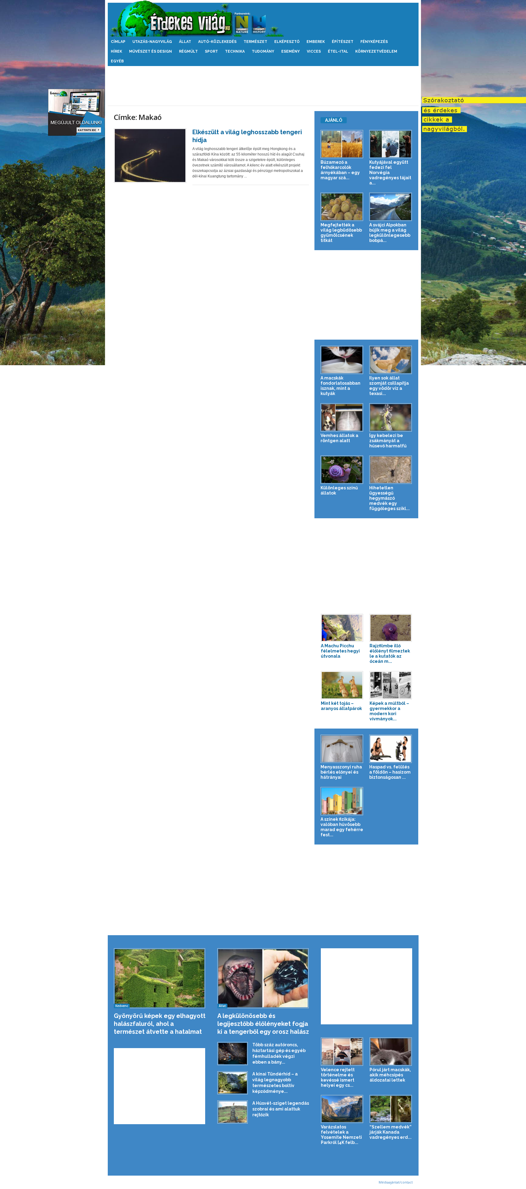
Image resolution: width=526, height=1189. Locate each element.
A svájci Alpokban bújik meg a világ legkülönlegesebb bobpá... (389, 232)
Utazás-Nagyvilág (152, 42)
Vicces (314, 51)
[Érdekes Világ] (263, 18)
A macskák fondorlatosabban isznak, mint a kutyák (340, 386)
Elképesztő (287, 42)
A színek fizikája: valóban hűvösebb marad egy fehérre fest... (342, 827)
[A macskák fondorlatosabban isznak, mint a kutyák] (342, 360)
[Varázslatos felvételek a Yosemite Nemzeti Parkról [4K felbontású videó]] (342, 1109)
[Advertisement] (263, 86)
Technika (235, 51)
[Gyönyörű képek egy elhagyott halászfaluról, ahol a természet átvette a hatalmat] (159, 978)
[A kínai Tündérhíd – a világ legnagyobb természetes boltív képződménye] (232, 1082)
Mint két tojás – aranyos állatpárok (341, 706)
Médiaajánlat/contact (396, 1182)
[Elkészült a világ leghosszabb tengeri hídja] (150, 155)
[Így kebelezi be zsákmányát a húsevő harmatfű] (390, 417)
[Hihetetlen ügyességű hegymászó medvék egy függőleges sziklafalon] (390, 470)
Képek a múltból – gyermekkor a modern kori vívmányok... (389, 711)
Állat (185, 42)
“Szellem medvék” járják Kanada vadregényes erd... (391, 1132)
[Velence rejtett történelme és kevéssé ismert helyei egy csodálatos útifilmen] (342, 1051)
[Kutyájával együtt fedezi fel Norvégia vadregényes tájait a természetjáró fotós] (390, 144)
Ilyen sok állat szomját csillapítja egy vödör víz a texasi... (389, 386)
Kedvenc (121, 1006)
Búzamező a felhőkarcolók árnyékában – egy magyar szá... (340, 170)
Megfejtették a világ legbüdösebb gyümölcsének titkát (341, 232)
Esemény (290, 51)
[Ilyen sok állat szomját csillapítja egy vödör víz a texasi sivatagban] (390, 360)
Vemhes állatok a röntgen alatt (339, 438)
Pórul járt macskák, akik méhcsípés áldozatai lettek (390, 1074)
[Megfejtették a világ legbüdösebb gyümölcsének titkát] (342, 207)
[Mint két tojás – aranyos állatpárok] (342, 685)
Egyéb (117, 61)
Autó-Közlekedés (217, 42)
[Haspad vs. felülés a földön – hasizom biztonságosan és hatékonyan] (390, 749)
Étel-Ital (338, 51)
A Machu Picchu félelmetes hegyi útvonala (340, 651)
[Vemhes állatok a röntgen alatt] (342, 417)
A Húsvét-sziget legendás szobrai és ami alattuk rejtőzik (280, 1109)
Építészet (342, 42)
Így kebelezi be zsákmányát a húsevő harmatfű (388, 440)
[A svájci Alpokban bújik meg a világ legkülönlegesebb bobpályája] (390, 207)
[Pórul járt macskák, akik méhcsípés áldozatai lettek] (391, 1051)
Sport (211, 51)
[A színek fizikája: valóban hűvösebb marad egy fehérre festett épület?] (342, 801)
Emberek (316, 42)
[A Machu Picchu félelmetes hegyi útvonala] (342, 628)
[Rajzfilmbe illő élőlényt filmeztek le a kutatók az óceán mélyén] (391, 628)
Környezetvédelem (376, 51)
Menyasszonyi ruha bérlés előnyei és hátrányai (341, 772)
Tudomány (263, 51)
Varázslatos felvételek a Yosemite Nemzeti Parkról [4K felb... (341, 1134)
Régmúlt (188, 51)
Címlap (118, 42)
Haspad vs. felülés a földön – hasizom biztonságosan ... (390, 772)
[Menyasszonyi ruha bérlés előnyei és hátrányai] (342, 749)
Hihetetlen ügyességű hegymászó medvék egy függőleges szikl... (389, 498)
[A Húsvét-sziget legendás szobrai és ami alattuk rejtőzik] (232, 1112)
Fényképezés (374, 42)
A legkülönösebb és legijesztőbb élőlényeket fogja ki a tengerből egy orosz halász (263, 1023)
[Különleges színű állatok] (342, 470)
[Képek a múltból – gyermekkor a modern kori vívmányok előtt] (391, 685)
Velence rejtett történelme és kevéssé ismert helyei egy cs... (338, 1077)
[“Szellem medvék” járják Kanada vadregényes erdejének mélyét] (391, 1109)
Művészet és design (150, 51)
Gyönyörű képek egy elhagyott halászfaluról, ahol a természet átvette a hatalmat (159, 1023)
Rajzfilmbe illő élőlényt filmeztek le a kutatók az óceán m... (390, 653)
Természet (255, 42)
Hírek (116, 51)
